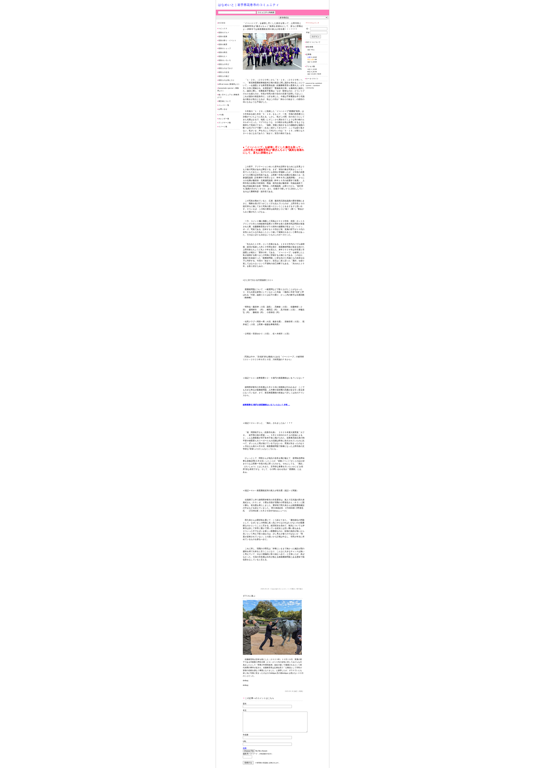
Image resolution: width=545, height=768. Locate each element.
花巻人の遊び (223, 76)
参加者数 (309, 47)
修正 (296, 691)
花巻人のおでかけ (225, 68)
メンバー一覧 (223, 105)
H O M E (221, 23)
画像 (245, 748)
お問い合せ (222, 109)
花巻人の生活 (223, 72)
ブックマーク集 (224, 123)
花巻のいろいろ (224, 60)
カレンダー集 (223, 119)
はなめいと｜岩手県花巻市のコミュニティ (248, 4)
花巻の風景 (222, 44)
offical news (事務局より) (228, 84)
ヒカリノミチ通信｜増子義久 (292, 589)
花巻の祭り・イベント (227, 40)
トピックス (222, 29)
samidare (318, 83)
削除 (300, 691)
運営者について (224, 101)
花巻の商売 (222, 52)
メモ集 (221, 115)
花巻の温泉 (222, 36)
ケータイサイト (312, 79)
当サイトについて (313, 42)
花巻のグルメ (223, 33)
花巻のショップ (224, 48)
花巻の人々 (222, 56)
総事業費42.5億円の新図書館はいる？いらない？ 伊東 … (266, 405)
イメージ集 (222, 127)
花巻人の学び (223, 64)
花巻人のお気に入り (226, 80)
